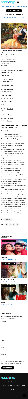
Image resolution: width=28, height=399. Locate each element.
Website (3, 354)
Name (3, 340)
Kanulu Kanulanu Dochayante (9, 279)
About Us (10, 385)
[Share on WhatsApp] (17, 224)
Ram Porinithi (7, 219)
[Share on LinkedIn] (13, 224)
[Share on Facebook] (10, 224)
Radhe (3, 302)
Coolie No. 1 (4, 257)
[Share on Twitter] (6, 224)
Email (3, 347)
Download (10, 79)
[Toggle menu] (17, 2)
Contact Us (14, 390)
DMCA (23, 385)
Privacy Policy (16, 385)
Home (2, 6)
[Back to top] (24, 395)
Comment (4, 321)
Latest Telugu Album (10, 6)
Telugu (8, 63)
